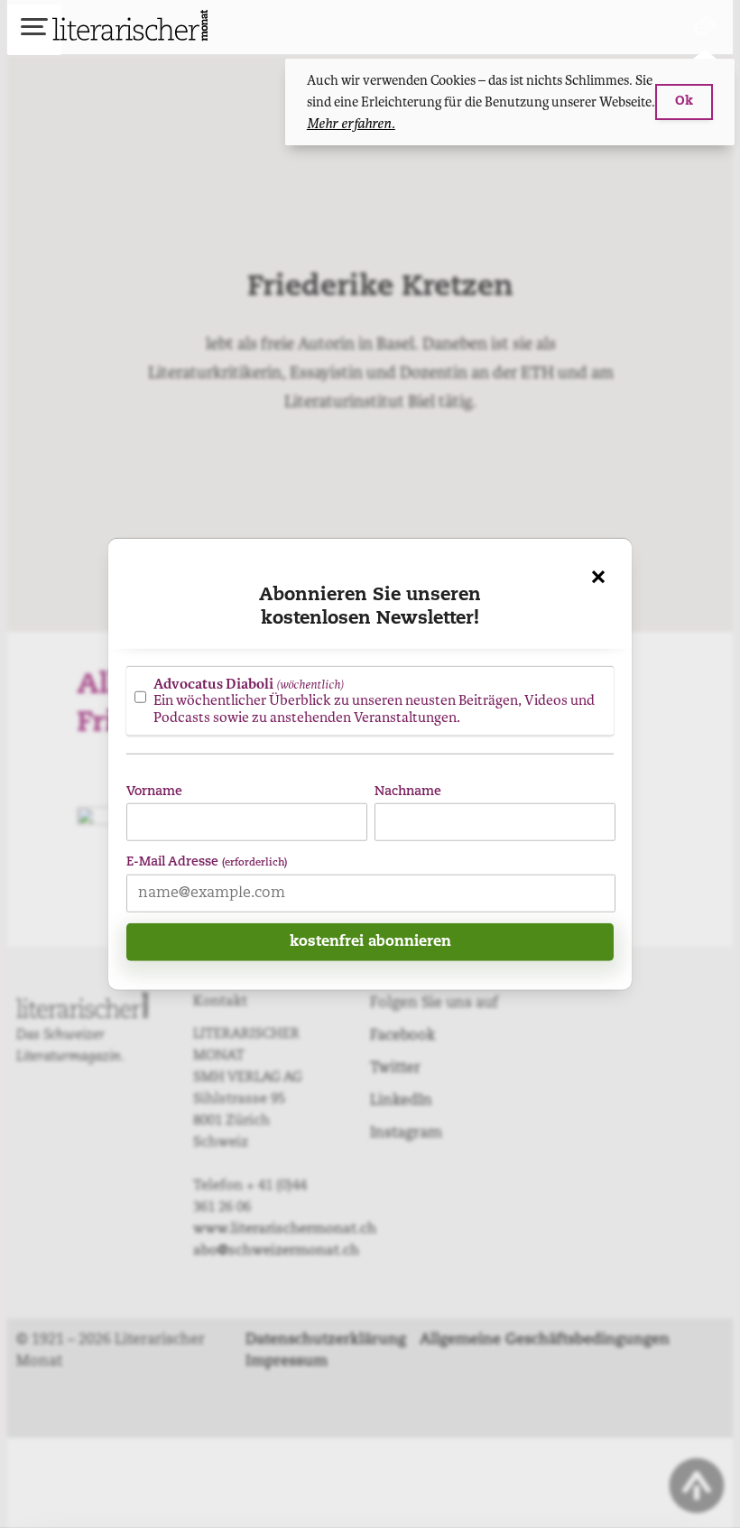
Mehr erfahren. (351, 124)
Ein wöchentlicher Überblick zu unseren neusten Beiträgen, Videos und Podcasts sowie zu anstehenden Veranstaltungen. (374, 700)
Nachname (408, 791)
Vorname (154, 791)
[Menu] (34, 30)
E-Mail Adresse (206, 861)
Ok (684, 101)
